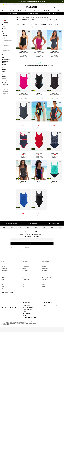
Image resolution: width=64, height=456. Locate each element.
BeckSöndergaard (25, 279)
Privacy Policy (13, 248)
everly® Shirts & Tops (26, 266)
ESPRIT (3, 282)
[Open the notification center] (54, 7)
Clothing (22, 17)
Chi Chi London (45, 279)
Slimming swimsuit (39, 17)
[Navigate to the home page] (8, 303)
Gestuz (3, 286)
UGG (2, 284)
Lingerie (3, 264)
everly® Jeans (4, 270)
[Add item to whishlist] (29, 31)
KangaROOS (46, 17)
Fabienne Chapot (25, 284)
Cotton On (4, 281)
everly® (3, 277)
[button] (50, 20)
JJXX (2, 288)
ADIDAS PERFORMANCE (46, 277)
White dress (44, 263)
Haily (23, 286)
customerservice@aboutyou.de (20, 250)
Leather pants (45, 268)
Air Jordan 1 (4, 261)
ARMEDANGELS (25, 277)
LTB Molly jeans (45, 266)
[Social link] (3, 308)
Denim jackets (4, 268)
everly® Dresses (25, 270)
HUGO (3, 279)
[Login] (51, 7)
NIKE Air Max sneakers (46, 264)
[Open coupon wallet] (47, 7)
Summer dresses (25, 272)
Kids (13, 7)
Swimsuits (32, 17)
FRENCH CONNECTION (46, 282)
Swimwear (27, 17)
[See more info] (23, 57)
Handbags (24, 263)
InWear (43, 286)
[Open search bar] (61, 10)
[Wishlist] (58, 7)
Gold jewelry (44, 270)
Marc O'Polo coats (45, 261)
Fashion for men (5, 272)
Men (9, 7)
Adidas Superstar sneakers (7, 266)
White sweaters (5, 263)
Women (3, 7)
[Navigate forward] (59, 10)
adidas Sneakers (25, 261)
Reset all (49, 26)
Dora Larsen (24, 281)
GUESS (43, 284)
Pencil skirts (24, 268)
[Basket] (61, 7)
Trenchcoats (24, 264)
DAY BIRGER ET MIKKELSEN (47, 281)
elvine (23, 282)
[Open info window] (62, 1)
